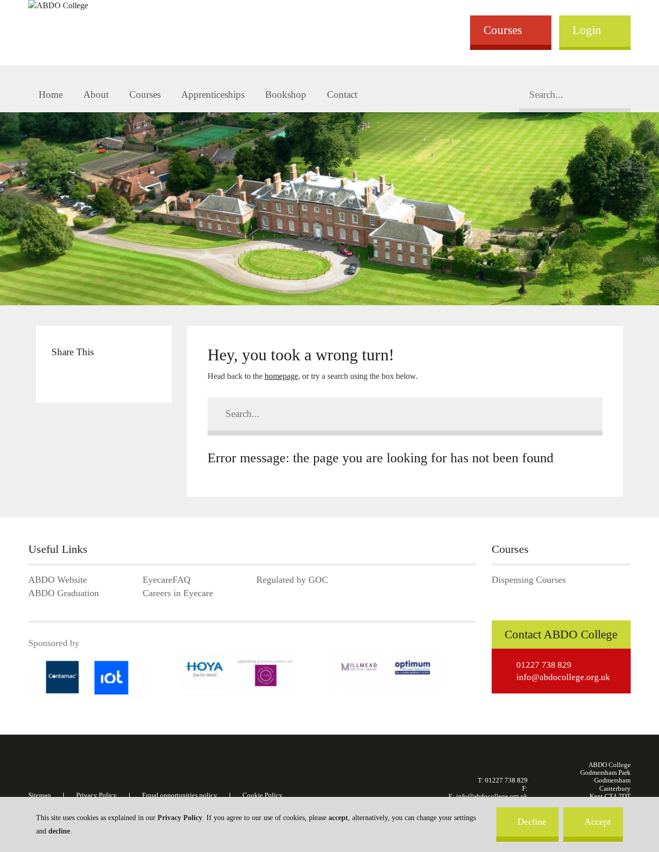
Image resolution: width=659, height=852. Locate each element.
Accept (597, 821)
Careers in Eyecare (178, 593)
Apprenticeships (213, 94)
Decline (531, 821)
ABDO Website (57, 580)
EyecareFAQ (166, 580)
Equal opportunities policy (179, 795)
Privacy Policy (180, 818)
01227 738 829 (543, 665)
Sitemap (39, 795)
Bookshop (285, 94)
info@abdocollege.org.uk (563, 677)
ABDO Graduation (63, 593)
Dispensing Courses (529, 580)
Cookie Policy (262, 795)
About (96, 94)
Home (51, 94)
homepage (281, 376)
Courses (502, 30)
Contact (342, 94)
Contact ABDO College (561, 634)
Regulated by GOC (292, 580)
